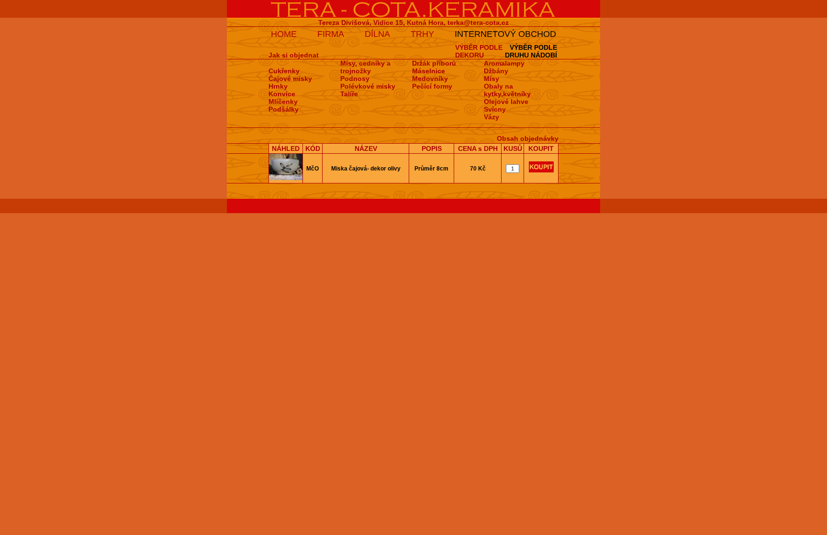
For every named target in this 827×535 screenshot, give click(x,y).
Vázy (491, 117)
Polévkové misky (367, 86)
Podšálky (283, 109)
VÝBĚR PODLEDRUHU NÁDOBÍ (531, 51)
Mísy (491, 78)
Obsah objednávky (528, 138)
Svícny (495, 109)
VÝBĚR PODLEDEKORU (479, 51)
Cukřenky (284, 71)
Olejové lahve (506, 101)
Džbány (496, 71)
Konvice (281, 94)
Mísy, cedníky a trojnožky (365, 67)
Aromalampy (504, 63)
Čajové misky (290, 78)
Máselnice (428, 71)
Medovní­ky (430, 78)
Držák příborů (434, 63)
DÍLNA (377, 34)
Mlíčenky (283, 101)
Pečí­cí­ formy (432, 86)
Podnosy (354, 78)
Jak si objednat (293, 55)
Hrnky (278, 86)
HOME (284, 34)
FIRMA (330, 34)
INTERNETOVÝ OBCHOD (505, 34)
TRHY (422, 34)
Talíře (349, 94)
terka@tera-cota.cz (478, 22)
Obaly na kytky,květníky (507, 90)
